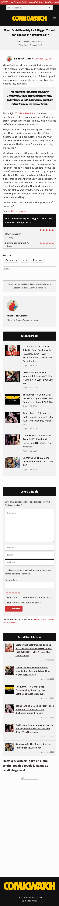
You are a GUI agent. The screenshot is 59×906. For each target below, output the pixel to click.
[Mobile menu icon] (54, 18)
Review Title (11, 580)
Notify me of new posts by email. (24, 602)
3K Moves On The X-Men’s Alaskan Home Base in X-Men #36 (38, 461)
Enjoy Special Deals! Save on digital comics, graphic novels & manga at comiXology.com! (25, 765)
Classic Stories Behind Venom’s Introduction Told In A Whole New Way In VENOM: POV (38, 378)
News (32, 284)
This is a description (25, 113)
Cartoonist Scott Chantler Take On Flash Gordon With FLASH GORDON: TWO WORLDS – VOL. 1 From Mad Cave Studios (38, 354)
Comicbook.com (19, 211)
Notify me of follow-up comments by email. (29, 597)
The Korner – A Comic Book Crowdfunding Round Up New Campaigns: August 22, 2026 (38, 398)
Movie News (23, 284)
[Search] (50, 7)
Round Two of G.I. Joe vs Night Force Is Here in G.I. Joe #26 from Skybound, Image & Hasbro (38, 419)
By (43, 284)
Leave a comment (38, 288)
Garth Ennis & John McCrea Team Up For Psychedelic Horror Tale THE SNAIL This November (37, 441)
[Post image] (12, 350)
